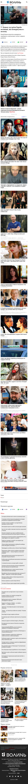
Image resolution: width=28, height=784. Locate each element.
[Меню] (1, 2)
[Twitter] (10, 776)
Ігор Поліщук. (20, 53)
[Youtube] (18, 776)
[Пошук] (26, 2)
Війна (11, 4)
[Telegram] (15, 776)
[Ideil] (14, 779)
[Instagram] (13, 776)
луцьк (2, 497)
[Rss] (21, 776)
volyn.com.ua (11, 748)
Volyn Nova (12, 112)
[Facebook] (7, 776)
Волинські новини (4, 4)
